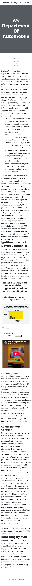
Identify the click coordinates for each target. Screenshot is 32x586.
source (18, 336)
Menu (26, 2)
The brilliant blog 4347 (11, 2)
